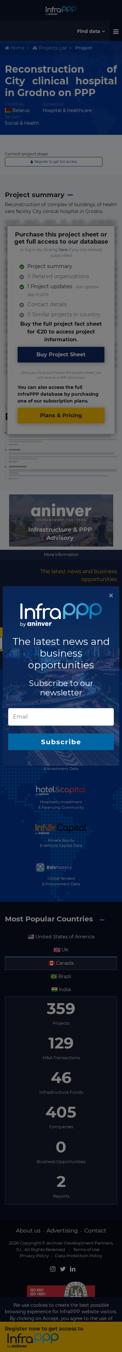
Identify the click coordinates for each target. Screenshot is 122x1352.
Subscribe (61, 742)
